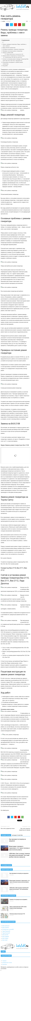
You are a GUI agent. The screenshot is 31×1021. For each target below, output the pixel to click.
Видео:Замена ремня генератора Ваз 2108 (15, 54)
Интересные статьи (8, 929)
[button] (29, 2)
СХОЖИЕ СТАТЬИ (6, 835)
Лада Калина (6, 933)
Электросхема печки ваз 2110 (17, 913)
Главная (4, 960)
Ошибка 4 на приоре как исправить (18, 899)
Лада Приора (6, 931)
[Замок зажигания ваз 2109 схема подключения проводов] (4, 908)
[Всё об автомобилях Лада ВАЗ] (15, 7)
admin (3, 21)
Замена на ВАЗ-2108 (8, 52)
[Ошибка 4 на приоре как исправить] (4, 901)
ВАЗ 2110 (5, 925)
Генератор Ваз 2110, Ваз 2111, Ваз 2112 (13, 57)
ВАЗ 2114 (5, 927)
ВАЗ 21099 (5, 936)
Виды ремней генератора (9, 47)
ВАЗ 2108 (5, 938)
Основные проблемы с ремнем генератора (13, 49)
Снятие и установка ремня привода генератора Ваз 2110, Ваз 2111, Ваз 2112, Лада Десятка (15, 59)
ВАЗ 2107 (5, 934)
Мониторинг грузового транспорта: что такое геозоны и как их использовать (19, 848)
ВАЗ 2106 (5, 940)
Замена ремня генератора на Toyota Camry (13, 55)
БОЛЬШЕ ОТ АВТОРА (17, 835)
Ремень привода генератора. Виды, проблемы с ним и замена (14, 45)
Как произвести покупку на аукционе (18, 873)
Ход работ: (5, 65)
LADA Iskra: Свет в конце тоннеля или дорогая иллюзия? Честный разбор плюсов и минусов (19, 855)
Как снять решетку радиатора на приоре (24, 829)
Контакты (4, 964)
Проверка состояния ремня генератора (12, 51)
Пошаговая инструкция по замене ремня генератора (13, 63)
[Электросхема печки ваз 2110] (4, 915)
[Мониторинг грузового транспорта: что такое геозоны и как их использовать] (4, 848)
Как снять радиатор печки (8, 828)
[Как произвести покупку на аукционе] (4, 840)
